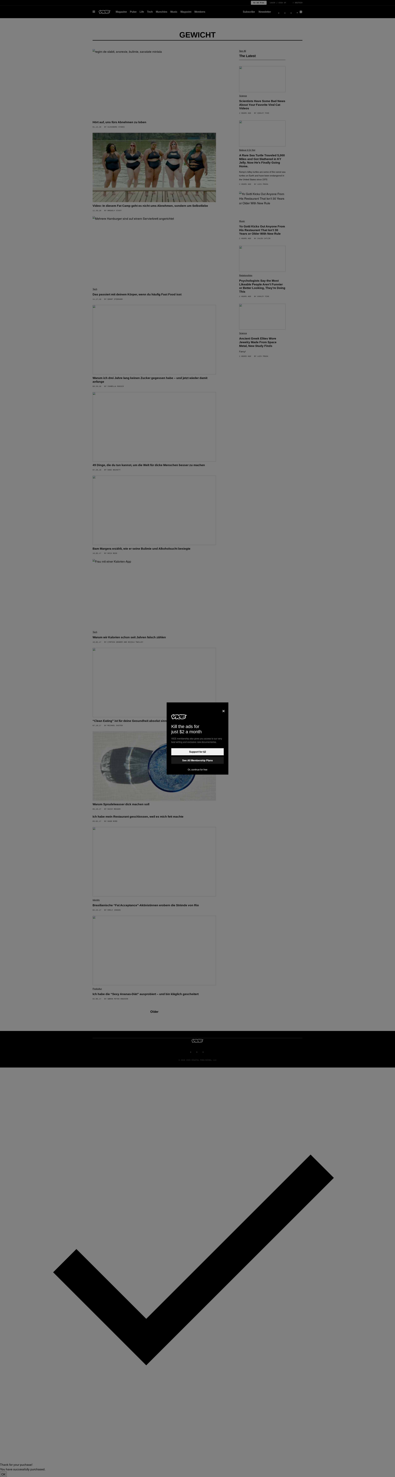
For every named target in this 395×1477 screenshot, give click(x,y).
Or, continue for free (197, 769)
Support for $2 (197, 751)
